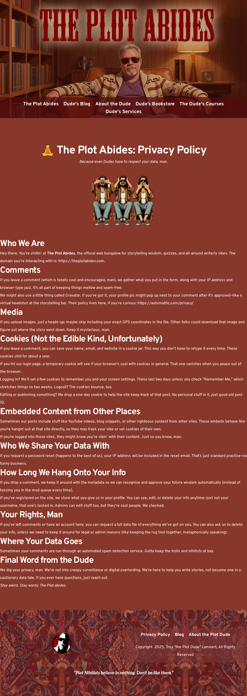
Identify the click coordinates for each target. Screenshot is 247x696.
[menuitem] (41, 104)
